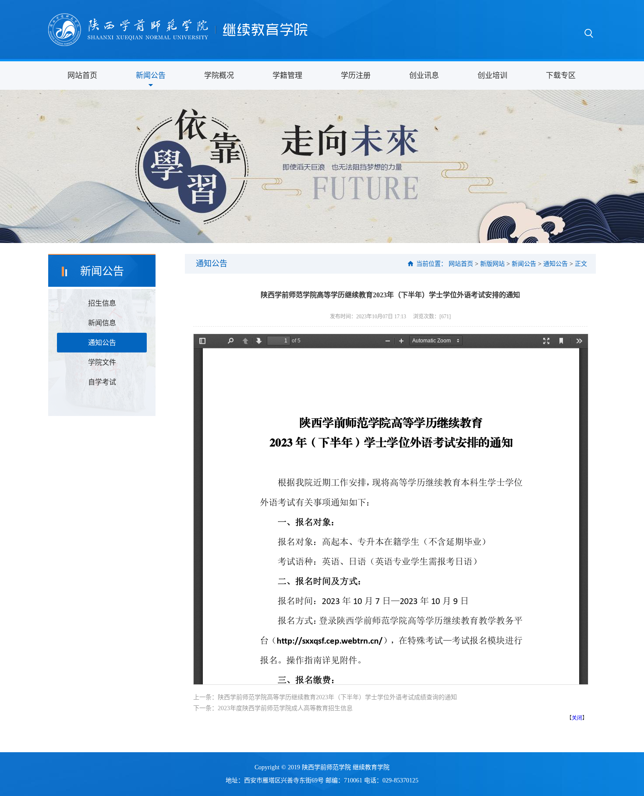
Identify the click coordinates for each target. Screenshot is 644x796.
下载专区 (561, 75)
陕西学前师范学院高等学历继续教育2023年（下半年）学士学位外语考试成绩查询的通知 (337, 697)
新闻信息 (102, 323)
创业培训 (492, 75)
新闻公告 (151, 75)
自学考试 (102, 382)
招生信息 (102, 303)
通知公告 (102, 342)
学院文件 (102, 362)
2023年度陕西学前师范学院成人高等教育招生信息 (285, 708)
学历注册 (356, 75)
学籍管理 (287, 75)
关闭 (577, 718)
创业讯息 (424, 75)
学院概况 (219, 75)
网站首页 (82, 75)
